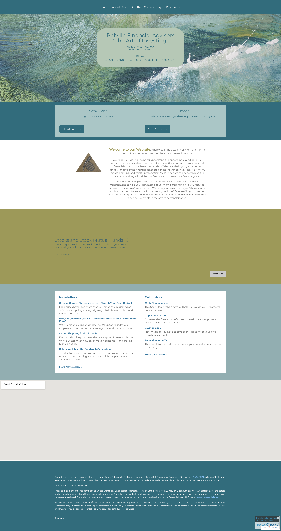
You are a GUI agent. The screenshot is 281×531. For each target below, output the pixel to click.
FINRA (195, 477)
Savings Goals (153, 327)
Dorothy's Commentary (146, 7)
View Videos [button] (156, 129)
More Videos (62, 254)
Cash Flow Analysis (156, 303)
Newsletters (68, 297)
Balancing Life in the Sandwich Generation (85, 349)
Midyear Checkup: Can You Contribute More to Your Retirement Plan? (97, 319)
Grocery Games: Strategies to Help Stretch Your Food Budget (95, 303)
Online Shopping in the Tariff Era (79, 333)
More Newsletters (70, 367)
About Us (118, 7)
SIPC (202, 477)
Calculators (153, 297)
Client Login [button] (70, 129)
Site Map (59, 518)
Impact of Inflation (156, 315)
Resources (173, 7)
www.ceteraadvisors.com (209, 497)
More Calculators (156, 354)
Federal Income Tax (156, 340)
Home (103, 7)
